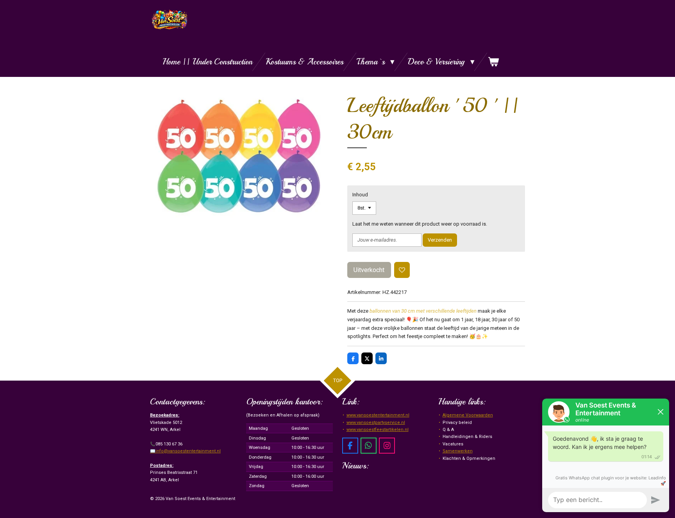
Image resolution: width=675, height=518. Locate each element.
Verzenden (440, 240)
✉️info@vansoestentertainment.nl (185, 451)
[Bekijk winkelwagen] (493, 62)
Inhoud (360, 195)
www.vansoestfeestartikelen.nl (377, 429)
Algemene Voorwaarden (468, 415)
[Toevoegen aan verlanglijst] (402, 270)
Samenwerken (458, 451)
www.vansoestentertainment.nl (377, 415)
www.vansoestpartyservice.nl (375, 422)
